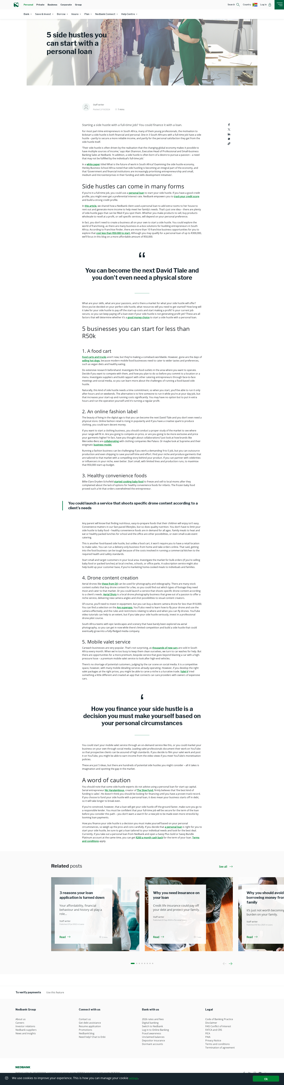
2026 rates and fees (153, 1019)
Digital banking (150, 1022)
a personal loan (173, 827)
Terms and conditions (217, 1044)
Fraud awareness (151, 1033)
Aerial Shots (110, 594)
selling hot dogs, (91, 360)
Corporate (66, 4)
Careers (20, 1022)
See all (223, 866)
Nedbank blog (86, 1033)
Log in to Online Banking (155, 1029)
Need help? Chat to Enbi (92, 1037)
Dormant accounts (152, 1044)
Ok (266, 1079)
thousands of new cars (165, 647)
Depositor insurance (153, 1040)
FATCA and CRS (213, 1029)
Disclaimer (211, 1022)
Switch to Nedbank (152, 1026)
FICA (207, 1033)
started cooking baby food (128, 481)
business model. (103, 444)
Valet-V (184, 671)
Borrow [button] (61, 14)
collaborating (111, 441)
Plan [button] (86, 14)
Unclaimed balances (153, 1037)
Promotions (85, 1029)
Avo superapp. (125, 607)
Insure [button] (75, 14)
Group (78, 4)
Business (52, 4)
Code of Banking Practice (219, 1019)
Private (40, 4)
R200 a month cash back (149, 837)
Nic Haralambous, (115, 790)
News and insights (26, 1033)
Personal (28, 4)
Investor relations (25, 1026)
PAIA (207, 1037)
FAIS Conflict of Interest (218, 1026)
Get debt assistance (90, 1022)
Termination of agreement (220, 1047)
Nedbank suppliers (26, 1029)
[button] (234, 5)
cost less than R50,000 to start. (113, 233)
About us (21, 1019)
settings (133, 1078)
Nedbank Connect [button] (105, 14)
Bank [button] (26, 14)
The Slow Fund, (145, 790)
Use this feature (55, 992)
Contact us (85, 1019)
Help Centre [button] (128, 14)
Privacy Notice (213, 1040)
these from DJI (110, 583)
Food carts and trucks (94, 357)
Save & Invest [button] (43, 14)
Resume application (90, 1026)
